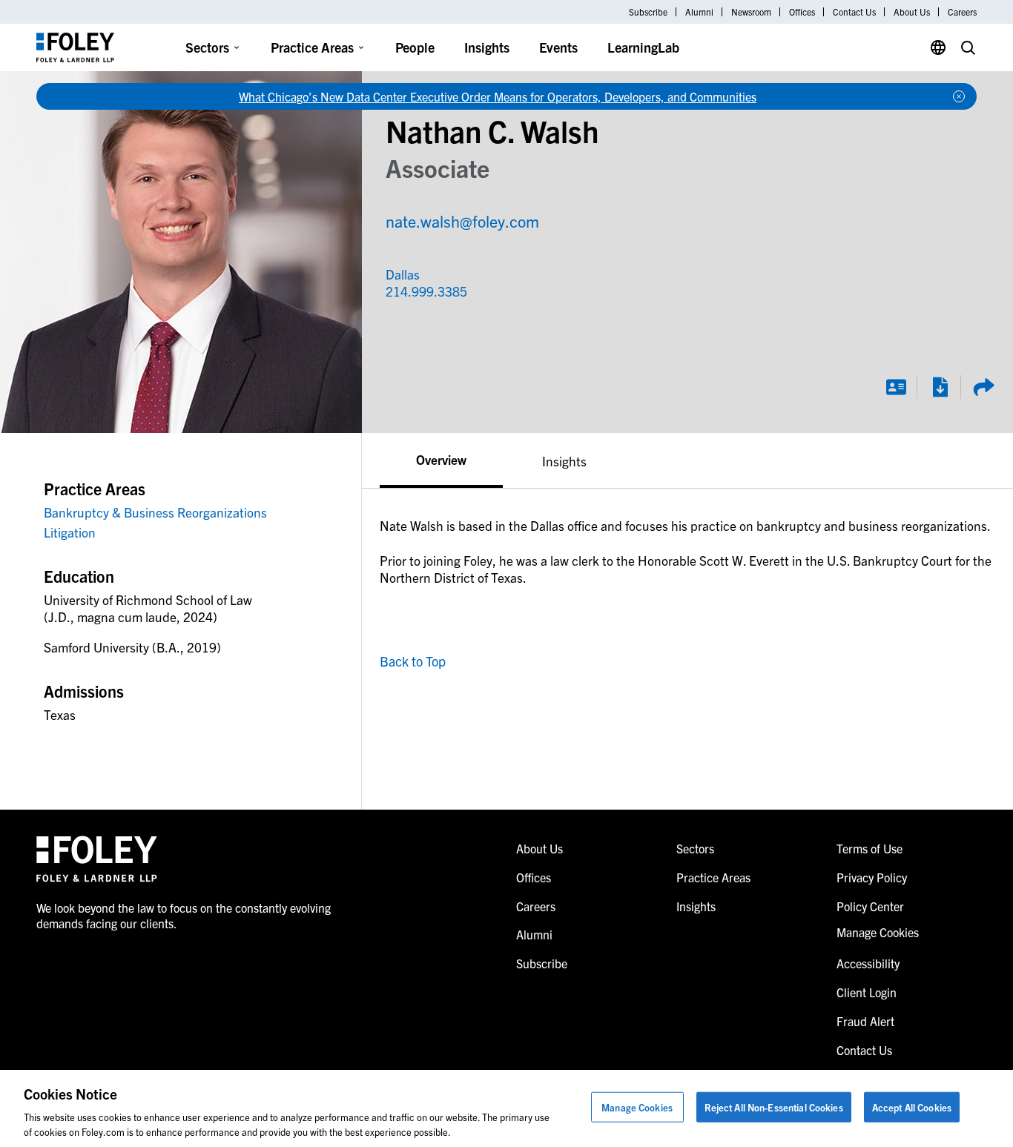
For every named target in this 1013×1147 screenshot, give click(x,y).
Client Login (867, 992)
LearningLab (643, 47)
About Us (912, 11)
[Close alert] (959, 96)
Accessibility (868, 963)
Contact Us (854, 11)
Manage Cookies (637, 1107)
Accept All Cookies (911, 1107)
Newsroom (751, 11)
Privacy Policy (872, 877)
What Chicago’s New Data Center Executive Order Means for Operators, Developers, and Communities (497, 96)
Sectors (207, 47)
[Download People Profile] (939, 387)
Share (983, 387)
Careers (962, 11)
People (415, 47)
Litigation (70, 532)
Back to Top (413, 661)
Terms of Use (870, 848)
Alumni (699, 11)
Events (558, 47)
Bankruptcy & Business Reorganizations (155, 512)
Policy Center (870, 906)
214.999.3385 (417, 291)
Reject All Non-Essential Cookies (774, 1107)
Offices (802, 11)
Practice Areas (312, 47)
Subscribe (648, 11)
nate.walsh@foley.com (462, 221)
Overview (441, 459)
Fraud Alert (865, 1021)
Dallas (403, 274)
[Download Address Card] (896, 387)
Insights (486, 47)
